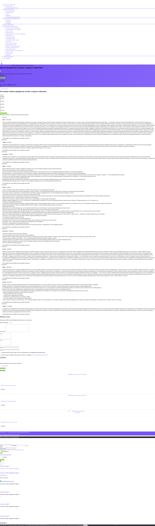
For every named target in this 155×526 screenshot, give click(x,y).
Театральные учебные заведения (13, 29)
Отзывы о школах (8, 65)
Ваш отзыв (3, 331)
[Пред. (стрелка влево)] (0, 464)
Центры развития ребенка (12, 8)
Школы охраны (9, 53)
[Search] (1, 62)
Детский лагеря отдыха (11, 44)
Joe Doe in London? (4, 492)
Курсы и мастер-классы (11, 43)
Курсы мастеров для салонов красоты (14, 50)
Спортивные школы (10, 38)
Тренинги (8, 55)
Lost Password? (20, 450)
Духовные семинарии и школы (13, 46)
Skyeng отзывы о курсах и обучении (8, 401)
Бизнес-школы (9, 52)
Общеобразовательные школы (13, 17)
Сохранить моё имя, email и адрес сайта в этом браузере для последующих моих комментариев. (23, 352)
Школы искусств (9, 32)
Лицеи (7, 14)
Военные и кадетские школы (12, 47)
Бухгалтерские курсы (11, 49)
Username (2, 448)
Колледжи (8, 23)
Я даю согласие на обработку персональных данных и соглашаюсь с (24, 355)
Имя (1, 347)
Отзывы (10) (5, 89)
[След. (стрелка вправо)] (1, 464)
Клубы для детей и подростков (13, 28)
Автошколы (8, 41)
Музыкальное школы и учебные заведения (15, 34)
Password (2, 450)
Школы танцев (9, 31)
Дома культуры (9, 35)
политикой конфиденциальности (40, 355)
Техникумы (8, 21)
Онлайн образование (8, 56)
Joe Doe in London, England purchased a (9, 468)
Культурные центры (10, 37)
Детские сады (9, 6)
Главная (2, 65)
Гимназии (8, 15)
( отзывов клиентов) (5, 83)
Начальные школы (10, 11)
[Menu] (1, 60)
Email (1, 350)
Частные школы (9, 12)
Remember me (5, 451)
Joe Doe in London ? (4, 466)
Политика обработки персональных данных (10, 434)
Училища (8, 20)
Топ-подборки (7, 58)
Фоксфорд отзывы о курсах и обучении (9, 422)
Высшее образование (9, 25)
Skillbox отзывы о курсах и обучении (8, 385)
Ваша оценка (3, 322)
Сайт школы (3, 78)
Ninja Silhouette (3, 475)
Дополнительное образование (10, 26)
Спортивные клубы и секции (12, 40)
